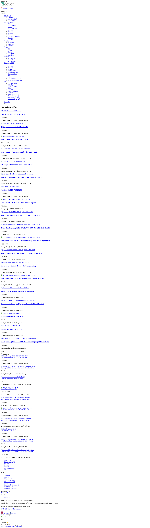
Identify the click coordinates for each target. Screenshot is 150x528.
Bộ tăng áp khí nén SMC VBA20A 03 (14, 127)
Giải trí (9, 88)
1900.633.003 (4, 492)
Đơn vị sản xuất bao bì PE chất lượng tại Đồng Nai (15, 399)
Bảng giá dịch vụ (9, 478)
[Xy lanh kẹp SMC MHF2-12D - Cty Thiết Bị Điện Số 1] (17, 212)
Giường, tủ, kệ (12, 70)
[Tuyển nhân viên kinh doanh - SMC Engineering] (15, 262)
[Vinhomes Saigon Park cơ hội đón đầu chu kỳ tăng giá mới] (17, 450)
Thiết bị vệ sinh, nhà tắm (14, 78)
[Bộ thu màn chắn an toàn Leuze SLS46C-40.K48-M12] (16, 408)
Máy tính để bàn (12, 28)
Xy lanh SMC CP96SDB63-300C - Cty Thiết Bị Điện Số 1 (21, 253)
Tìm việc (10, 45)
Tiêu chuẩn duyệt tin (9, 482)
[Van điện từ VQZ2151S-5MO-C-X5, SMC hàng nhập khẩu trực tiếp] (20, 338)
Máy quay (10, 31)
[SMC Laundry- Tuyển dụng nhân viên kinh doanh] (15, 148)
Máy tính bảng (12, 25)
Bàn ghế (10, 69)
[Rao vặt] (7, 5)
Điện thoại (10, 24)
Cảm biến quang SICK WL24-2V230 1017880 (14, 357)
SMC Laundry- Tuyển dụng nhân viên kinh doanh (19, 152)
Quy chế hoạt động (9, 480)
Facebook (7, 497)
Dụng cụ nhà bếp (12, 74)
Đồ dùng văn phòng (13, 96)
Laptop (10, 27)
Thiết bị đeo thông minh (14, 36)
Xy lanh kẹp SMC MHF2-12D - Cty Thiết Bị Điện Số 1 (20, 215)
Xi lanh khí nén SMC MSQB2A (12, 316)
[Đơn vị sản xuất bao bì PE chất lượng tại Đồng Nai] (15, 397)
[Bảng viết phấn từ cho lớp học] (10, 387)
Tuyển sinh (11, 42)
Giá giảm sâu (11, 17)
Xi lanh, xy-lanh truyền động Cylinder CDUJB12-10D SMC (22, 304)
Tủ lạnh (10, 64)
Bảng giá (6, 477)
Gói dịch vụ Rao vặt (8, 8)
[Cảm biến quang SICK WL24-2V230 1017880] (14, 356)
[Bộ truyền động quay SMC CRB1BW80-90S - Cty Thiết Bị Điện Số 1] (21, 224)
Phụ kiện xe (11, 55)
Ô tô (9, 49)
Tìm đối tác (11, 60)
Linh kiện (10, 39)
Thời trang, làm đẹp (13, 83)
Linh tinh (10, 89)
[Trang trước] (1, 353)
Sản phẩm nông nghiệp (14, 99)
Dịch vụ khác (11, 58)
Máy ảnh (10, 30)
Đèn (9, 77)
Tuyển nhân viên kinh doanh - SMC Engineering (18, 266)
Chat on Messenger (16, 526)
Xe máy (10, 50)
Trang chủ (7, 102)
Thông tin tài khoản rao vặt (11, 485)
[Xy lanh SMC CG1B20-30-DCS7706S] (12, 136)
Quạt (9, 75)
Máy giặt (10, 66)
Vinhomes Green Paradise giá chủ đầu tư (12, 378)
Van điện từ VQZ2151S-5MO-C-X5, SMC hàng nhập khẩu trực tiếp (25, 342)
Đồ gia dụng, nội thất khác (15, 80)
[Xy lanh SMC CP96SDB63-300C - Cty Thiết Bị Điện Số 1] (18, 250)
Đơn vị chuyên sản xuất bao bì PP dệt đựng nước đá (15, 420)
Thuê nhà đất (11, 20)
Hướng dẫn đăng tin (9, 486)
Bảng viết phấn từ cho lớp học (9, 389)
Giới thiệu (7, 475)
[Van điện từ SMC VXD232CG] (10, 186)
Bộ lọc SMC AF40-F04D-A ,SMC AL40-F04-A (17, 291)
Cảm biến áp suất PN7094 (8, 430)
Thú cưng (10, 85)
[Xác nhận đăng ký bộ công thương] (11, 509)
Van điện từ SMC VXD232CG (11, 190)
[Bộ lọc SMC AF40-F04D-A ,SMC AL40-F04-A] (15, 288)
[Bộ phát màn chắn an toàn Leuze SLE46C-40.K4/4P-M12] (17, 439)
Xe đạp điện (11, 53)
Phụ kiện (10, 38)
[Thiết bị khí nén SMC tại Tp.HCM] (11, 111)
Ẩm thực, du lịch (12, 86)
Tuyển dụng (11, 44)
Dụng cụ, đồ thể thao (13, 94)
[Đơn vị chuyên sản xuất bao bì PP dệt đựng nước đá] (16, 418)
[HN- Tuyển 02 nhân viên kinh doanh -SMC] (13, 161)
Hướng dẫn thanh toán (10, 488)
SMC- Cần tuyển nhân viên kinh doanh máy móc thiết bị (21, 177)
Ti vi (9, 34)
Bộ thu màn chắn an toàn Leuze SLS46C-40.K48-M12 (16, 409)
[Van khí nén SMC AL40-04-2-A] (10, 325)
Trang (2, 351)
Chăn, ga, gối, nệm (13, 72)
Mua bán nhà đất (12, 19)
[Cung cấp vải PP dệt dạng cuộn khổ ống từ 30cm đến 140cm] (18, 366)
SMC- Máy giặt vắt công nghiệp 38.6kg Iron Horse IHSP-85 (22, 278)
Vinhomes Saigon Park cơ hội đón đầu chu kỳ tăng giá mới (17, 451)
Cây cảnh (10, 92)
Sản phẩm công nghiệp (14, 97)
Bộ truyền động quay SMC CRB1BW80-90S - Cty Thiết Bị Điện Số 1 (25, 228)
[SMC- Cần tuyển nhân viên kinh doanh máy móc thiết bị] (17, 174)
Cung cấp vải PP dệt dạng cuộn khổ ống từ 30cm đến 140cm (17, 368)
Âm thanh (10, 33)
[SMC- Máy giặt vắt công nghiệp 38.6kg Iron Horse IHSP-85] (18, 275)
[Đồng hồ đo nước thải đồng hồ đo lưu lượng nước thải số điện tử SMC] (21, 237)
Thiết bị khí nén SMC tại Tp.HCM (13, 114)
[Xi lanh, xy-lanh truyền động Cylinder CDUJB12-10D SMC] (18, 300)
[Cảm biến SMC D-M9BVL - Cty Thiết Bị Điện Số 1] (16, 199)
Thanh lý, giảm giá (13, 91)
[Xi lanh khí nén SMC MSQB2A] (10, 313)
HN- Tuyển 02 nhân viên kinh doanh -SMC (16, 165)
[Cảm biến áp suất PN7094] (8, 429)
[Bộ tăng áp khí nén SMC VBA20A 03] (12, 123)
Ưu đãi (6, 483)
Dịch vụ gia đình (12, 61)
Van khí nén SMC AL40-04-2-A (12, 329)
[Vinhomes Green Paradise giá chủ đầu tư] (12, 377)
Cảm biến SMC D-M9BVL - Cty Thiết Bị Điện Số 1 (19, 203)
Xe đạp (10, 52)
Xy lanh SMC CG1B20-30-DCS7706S (14, 139)
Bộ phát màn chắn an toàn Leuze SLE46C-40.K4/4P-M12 (17, 441)
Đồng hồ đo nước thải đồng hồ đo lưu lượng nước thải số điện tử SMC (26, 241)
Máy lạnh (10, 67)
